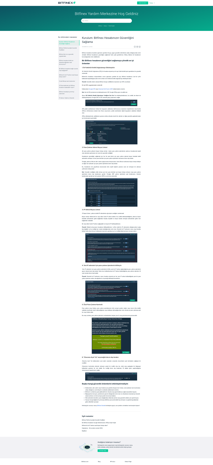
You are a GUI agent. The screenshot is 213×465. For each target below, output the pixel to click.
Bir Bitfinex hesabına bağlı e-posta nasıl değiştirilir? (68, 69)
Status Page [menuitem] (128, 461)
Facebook (135, 47)
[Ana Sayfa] (66, 3)
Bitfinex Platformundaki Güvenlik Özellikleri (68, 49)
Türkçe (151, 3)
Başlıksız (84, 431)
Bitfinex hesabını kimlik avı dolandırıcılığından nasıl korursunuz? (66, 62)
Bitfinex (100, 25)
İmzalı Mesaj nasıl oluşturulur (67, 81)
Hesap (105, 25)
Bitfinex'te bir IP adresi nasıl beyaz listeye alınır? (68, 76)
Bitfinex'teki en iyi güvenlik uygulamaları (66, 55)
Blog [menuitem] (99, 461)
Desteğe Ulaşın (102, 450)
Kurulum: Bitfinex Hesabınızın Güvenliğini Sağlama (67, 42)
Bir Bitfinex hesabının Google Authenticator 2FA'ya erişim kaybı (99, 422)
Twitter (137, 47)
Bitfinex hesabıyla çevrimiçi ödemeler (66, 92)
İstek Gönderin (142, 3)
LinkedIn (140, 47)
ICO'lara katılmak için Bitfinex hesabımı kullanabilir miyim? (67, 86)
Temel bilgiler (111, 25)
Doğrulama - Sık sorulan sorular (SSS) (92, 428)
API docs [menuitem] (112, 461)
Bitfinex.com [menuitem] (85, 461)
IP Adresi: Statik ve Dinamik (66, 98)
